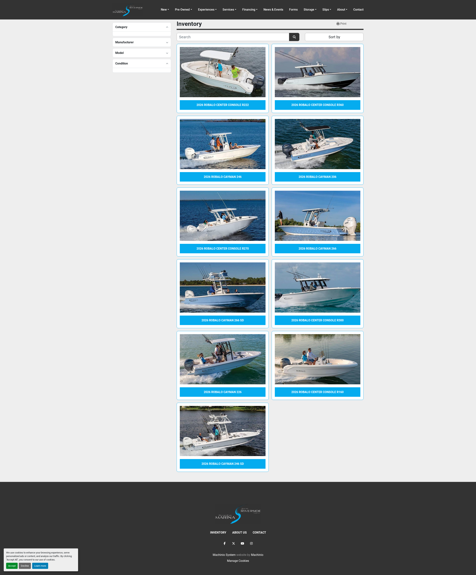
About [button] (341, 9)
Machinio (257, 555)
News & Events (273, 9)
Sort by (334, 37)
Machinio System (224, 555)
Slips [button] (325, 9)
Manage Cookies (238, 561)
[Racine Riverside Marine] (238, 514)
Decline (25, 565)
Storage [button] (309, 9)
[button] (183, 9)
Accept (12, 565)
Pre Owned (182, 9)
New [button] (164, 9)
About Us (239, 532)
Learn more (40, 565)
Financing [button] (248, 9)
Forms (293, 9)
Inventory (218, 532)
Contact (358, 9)
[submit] (294, 37)
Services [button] (228, 9)
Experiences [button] (206, 9)
